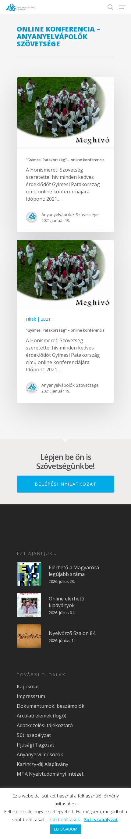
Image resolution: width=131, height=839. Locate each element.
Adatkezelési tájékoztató (45, 725)
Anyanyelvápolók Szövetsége (70, 214)
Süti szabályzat (34, 735)
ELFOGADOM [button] (65, 829)
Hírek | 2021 (38, 319)
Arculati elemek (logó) (41, 715)
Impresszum (31, 696)
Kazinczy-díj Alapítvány (42, 764)
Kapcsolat (28, 686)
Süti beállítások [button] (64, 819)
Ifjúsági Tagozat (35, 744)
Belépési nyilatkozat (66, 484)
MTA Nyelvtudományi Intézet (50, 773)
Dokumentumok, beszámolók (50, 706)
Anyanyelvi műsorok (40, 754)
